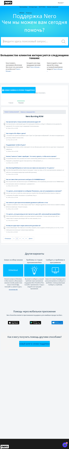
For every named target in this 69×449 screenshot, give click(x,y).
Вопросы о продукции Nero (28, 112)
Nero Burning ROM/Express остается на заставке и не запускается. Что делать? (30, 168)
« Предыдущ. (7, 238)
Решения (21, 103)
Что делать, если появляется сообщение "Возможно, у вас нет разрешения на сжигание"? (34, 191)
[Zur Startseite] (9, 2)
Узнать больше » (35, 67)
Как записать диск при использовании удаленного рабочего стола (27, 202)
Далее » (31, 238)
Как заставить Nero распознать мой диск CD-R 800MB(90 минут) (25, 179)
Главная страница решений (11, 112)
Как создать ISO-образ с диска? (16, 133)
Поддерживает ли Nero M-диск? (16, 145)
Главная (10, 103)
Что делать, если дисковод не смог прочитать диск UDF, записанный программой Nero (33, 214)
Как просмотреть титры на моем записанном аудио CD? (23, 122)
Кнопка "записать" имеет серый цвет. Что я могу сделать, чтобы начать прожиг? (31, 156)
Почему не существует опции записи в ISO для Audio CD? (23, 225)
